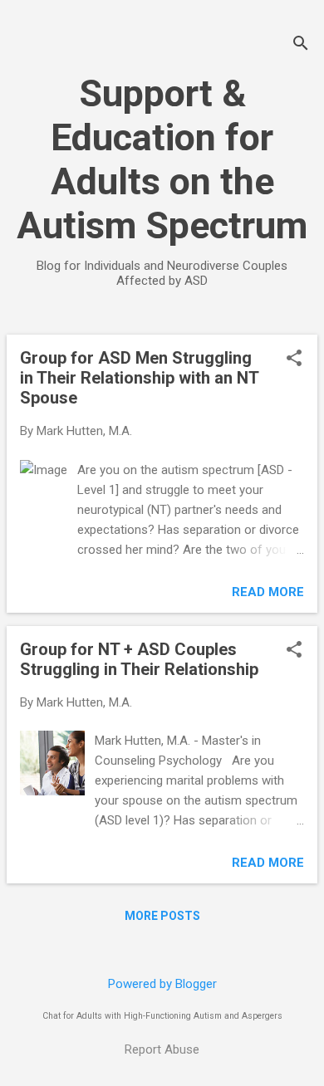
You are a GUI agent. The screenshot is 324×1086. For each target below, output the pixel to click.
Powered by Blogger (162, 983)
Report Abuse (162, 1049)
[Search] (301, 45)
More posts (162, 915)
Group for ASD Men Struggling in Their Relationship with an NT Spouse (139, 378)
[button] (294, 359)
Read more (268, 592)
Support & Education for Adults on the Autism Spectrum (162, 159)
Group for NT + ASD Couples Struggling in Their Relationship (139, 659)
